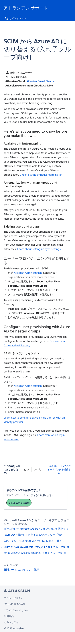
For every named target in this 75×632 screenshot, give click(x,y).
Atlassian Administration (28, 272)
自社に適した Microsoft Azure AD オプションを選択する (36, 528)
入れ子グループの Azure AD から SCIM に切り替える (34, 540)
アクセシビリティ (13, 598)
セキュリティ (11, 622)
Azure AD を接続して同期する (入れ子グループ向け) (34, 534)
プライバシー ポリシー (16, 610)
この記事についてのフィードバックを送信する (59, 469)
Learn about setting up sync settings (38, 249)
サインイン (15, 18)
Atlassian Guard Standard (41, 81)
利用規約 (9, 616)
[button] (6, 18)
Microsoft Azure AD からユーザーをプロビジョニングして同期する (36, 522)
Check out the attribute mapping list (41, 174)
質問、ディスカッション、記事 (21, 569)
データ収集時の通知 (14, 604)
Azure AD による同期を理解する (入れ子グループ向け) (35, 552)
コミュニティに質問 (18, 502)
